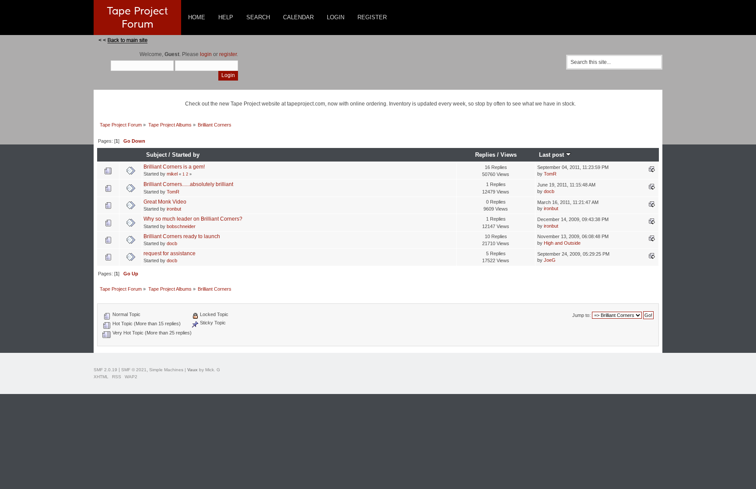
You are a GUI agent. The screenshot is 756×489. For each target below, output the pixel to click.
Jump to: (581, 315)
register (228, 54)
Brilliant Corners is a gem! (174, 167)
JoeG (550, 260)
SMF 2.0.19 (105, 369)
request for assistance (170, 253)
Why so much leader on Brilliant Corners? (193, 219)
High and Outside (562, 243)
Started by (186, 154)
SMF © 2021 (134, 369)
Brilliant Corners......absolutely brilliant (188, 184)
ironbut (174, 208)
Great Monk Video (165, 202)
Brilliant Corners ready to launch (182, 236)
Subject (156, 154)
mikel (172, 173)
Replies (485, 154)
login (206, 54)
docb (549, 191)
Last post (552, 154)
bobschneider (181, 226)
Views (508, 154)
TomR (550, 173)
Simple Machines (166, 369)
